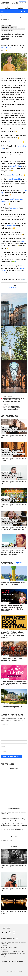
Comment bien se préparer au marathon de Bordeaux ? (11, 659)
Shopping (4, 30)
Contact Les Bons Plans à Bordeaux (17, 974)
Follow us (22, 11)
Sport (10, 30)
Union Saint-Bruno (10, 226)
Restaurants (20, 29)
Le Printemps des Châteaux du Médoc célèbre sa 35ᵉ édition (11, 707)
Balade (9, 25)
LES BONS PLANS (6, 29)
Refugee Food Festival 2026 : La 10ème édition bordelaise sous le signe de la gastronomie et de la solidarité (12, 634)
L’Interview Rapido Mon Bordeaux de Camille (13, 460)
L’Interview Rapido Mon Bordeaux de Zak (13, 482)
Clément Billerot (6, 48)
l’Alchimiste (10, 142)
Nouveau (7, 8)
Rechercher (25, 11)
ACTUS (3, 25)
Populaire (20, 8)
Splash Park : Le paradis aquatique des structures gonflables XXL (13, 583)
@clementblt (14, 287)
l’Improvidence (13, 208)
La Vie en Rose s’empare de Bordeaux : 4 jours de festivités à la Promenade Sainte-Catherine (14, 683)
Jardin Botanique (13, 175)
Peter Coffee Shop (15, 166)
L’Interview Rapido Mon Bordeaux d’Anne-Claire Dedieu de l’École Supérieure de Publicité (12, 552)
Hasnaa (22, 241)
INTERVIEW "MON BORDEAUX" (9, 27)
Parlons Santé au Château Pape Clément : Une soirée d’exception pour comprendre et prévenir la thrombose (12, 608)
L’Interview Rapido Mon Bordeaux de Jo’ (13, 866)
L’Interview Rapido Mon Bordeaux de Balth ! (13, 436)
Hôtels (21, 451)
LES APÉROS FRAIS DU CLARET (9, 816)
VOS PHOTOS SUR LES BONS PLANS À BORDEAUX (13, 912)
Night (13, 29)
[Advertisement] (14, 790)
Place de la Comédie (14, 179)
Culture (14, 428)
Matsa (15, 129)
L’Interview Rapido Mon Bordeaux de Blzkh (13, 506)
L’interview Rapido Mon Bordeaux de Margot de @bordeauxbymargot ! (13, 529)
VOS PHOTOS (12, 479)
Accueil (4, 974)
